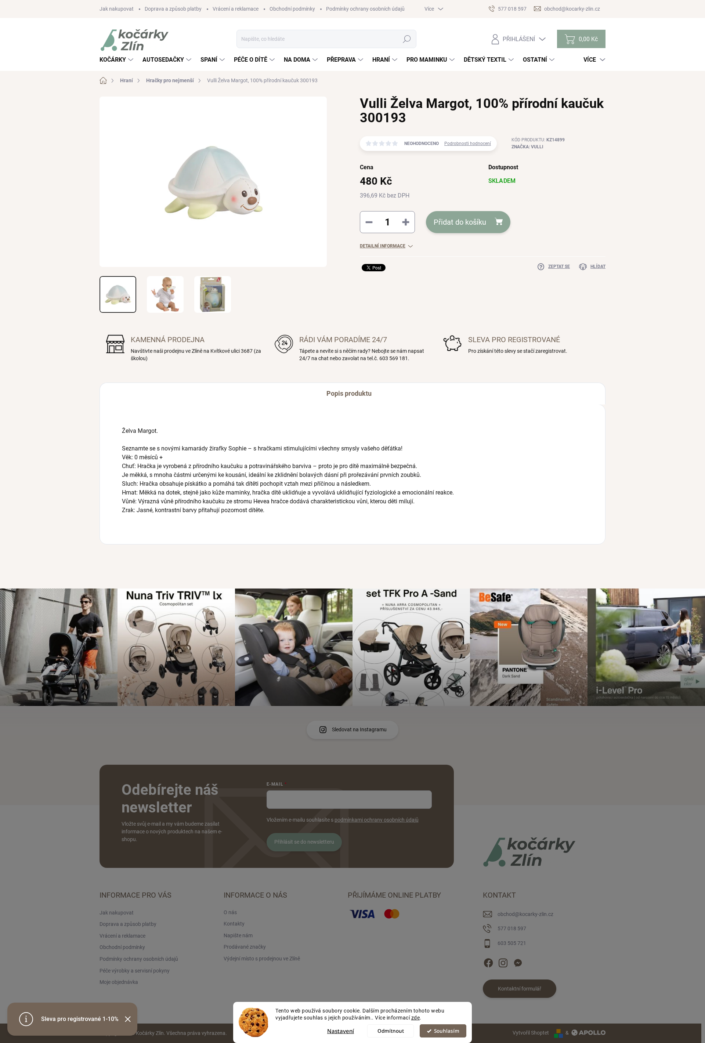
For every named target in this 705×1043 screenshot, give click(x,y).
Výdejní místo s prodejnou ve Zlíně (262, 958)
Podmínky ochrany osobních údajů (365, 9)
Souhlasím (446, 1031)
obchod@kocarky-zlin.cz (525, 914)
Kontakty (234, 924)
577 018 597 (512, 928)
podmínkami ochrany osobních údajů (377, 820)
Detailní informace (382, 246)
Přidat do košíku (460, 222)
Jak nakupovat (117, 9)
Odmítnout (390, 1031)
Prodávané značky (245, 947)
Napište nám (238, 935)
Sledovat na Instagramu (359, 729)
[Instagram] (503, 961)
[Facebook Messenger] (517, 961)
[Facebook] (488, 961)
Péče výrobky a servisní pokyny (135, 971)
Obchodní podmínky (292, 9)
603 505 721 (512, 943)
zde (415, 1018)
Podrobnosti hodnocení (467, 143)
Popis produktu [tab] (349, 393)
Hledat (407, 39)
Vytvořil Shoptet (531, 1033)
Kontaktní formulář (519, 989)
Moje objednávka (119, 982)
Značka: (527, 146)
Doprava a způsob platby (173, 9)
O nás (230, 912)
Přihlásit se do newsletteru (304, 842)
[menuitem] (117, 60)
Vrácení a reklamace (235, 9)
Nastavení (340, 1031)
